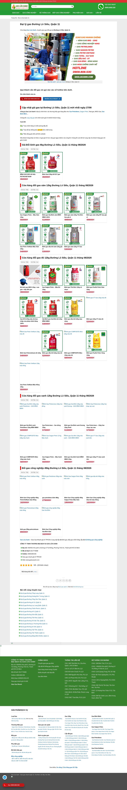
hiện (35, 571)
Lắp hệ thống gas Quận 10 (81, 747)
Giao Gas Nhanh (16, 684)
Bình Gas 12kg (22, 718)
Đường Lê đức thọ (43, 742)
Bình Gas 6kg (15, 718)
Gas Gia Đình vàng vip (70, 718)
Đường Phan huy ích (43, 740)
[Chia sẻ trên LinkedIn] (69, 580)
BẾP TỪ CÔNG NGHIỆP (21, 760)
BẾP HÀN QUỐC (24, 758)
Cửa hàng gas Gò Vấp (70, 767)
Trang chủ (14, 18)
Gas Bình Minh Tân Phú (97, 723)
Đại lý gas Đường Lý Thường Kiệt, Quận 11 (34, 623)
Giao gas (15, 12)
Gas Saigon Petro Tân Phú (105, 733)
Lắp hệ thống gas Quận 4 (75, 740)
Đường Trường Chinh (43, 737)
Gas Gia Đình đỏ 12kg (81, 718)
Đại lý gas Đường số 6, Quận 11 (30, 611)
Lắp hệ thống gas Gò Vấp (77, 753)
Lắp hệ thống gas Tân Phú (71, 758)
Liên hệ (98, 12)
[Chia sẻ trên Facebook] (57, 580)
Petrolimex (21, 727)
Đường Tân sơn (49, 746)
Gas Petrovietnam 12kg (82, 723)
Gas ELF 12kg (29, 731)
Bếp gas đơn (15, 737)
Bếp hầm (31, 758)
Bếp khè (14, 760)
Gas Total (30, 729)
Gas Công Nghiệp (51, 718)
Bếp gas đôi (21, 737)
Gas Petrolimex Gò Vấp (97, 742)
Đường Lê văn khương (53, 742)
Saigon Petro (84, 111)
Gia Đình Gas (24, 729)
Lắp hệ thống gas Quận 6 (76, 742)
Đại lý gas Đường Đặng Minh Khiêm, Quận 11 (35, 636)
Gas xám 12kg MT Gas (78, 725)
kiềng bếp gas (26, 746)
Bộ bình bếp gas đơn (16, 752)
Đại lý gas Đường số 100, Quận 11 (31, 626)
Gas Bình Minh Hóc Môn (97, 718)
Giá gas (89, 12)
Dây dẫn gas (15, 746)
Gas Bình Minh (42, 676)
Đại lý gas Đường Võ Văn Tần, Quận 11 (33, 620)
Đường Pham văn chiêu (54, 740)
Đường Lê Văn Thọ (47, 748)
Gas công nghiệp (29, 12)
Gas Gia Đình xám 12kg (70, 720)
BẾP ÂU (17, 758)
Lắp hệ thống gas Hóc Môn (75, 760)
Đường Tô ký (52, 744)
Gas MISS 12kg (68, 725)
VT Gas (16, 731)
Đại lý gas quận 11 (23, 18)
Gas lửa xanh (52, 82)
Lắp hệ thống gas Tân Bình (82, 756)
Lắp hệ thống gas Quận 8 (79, 744)
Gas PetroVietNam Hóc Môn (98, 750)
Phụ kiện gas (78, 12)
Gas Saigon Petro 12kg (70, 723)
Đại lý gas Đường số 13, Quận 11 (31, 602)
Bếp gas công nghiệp (61, 12)
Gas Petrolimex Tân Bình (109, 742)
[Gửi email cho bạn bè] (63, 580)
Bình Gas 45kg (15, 720)
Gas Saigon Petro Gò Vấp (102, 731)
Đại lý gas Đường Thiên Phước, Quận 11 (33, 608)
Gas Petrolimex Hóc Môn (97, 740)
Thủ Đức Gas (22, 731)
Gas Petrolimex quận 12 (109, 740)
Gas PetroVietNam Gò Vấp (102, 752)
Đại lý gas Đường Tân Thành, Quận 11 (32, 633)
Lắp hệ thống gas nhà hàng (52, 720)
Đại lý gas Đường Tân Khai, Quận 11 (32, 617)
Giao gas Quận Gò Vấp (53, 727)
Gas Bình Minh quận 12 (109, 718)
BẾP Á (13, 758)
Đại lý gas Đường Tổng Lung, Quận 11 (32, 593)
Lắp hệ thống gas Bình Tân (73, 751)
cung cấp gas (30, 118)
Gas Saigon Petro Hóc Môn (98, 729)
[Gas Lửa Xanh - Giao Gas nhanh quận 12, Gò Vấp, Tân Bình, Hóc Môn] (20, 6)
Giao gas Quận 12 (43, 727)
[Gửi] (72, 6)
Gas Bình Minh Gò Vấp (97, 720)
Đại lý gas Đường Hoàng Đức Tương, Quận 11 (35, 596)
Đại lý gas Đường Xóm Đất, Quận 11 (32, 614)
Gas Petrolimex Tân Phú (97, 744)
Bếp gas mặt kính (29, 737)
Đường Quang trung (43, 744)
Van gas (20, 746)
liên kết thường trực (78, 586)
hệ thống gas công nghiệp (93, 540)
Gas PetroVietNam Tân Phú (109, 755)
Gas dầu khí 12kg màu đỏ (77, 727)
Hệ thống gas (44, 12)
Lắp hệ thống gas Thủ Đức (71, 736)
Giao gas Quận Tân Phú (53, 729)
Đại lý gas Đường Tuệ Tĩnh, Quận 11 (32, 630)
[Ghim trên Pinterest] (66, 580)
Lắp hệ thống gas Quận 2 (72, 738)
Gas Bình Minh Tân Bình (108, 720)
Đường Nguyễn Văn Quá (55, 737)
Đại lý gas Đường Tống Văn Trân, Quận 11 (34, 599)
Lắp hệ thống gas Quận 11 (71, 749)
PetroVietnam (27, 727)
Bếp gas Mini (20, 740)
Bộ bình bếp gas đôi (26, 752)
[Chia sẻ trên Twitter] (60, 580)
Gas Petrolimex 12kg (81, 720)
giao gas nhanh (61, 82)
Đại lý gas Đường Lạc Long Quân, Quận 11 (34, 605)
